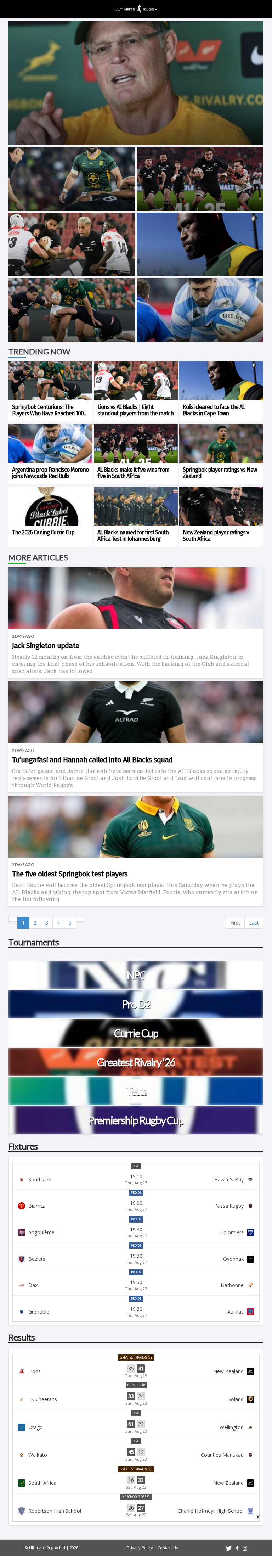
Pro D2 (136, 1192)
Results (21, 1337)
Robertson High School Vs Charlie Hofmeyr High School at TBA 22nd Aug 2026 (136, 1510)
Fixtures (23, 1146)
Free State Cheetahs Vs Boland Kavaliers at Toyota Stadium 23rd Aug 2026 (136, 1399)
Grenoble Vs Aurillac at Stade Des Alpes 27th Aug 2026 (136, 1312)
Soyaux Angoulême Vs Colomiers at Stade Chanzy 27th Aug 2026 (136, 1232)
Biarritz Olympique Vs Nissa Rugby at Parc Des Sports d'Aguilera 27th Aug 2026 (136, 1206)
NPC (136, 1166)
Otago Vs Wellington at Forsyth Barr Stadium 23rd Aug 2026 (136, 1427)
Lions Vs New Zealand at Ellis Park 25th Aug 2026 (136, 1371)
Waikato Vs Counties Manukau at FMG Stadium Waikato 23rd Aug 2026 (136, 1455)
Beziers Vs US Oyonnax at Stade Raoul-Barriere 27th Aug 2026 (136, 1259)
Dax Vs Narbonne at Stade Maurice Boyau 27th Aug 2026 (136, 1285)
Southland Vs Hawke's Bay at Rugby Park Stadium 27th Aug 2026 (136, 1179)
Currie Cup (136, 1385)
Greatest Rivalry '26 (136, 1357)
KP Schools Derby (136, 1496)
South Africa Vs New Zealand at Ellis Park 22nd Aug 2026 (136, 1483)
